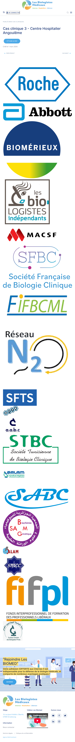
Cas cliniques (18, 21)
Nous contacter (8, 727)
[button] (71, 12)
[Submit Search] (68, 12)
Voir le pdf (13, 41)
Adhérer (9, 682)
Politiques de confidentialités (24, 733)
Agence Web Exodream (9, 737)
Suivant (65, 53)
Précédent (10, 53)
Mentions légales (8, 733)
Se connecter (14, 12)
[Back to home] (37, 5)
